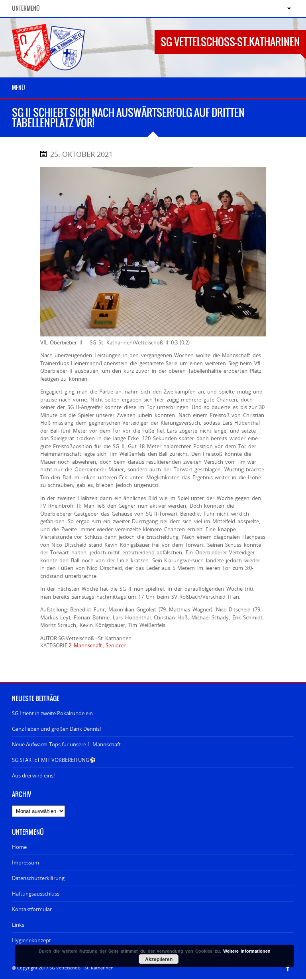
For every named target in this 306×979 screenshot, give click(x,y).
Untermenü (26, 8)
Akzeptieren (159, 959)
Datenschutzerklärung (38, 878)
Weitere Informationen (247, 951)
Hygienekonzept (31, 940)
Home (19, 846)
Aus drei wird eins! (33, 775)
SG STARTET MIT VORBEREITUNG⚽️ (54, 759)
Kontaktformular (32, 909)
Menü (18, 87)
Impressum (25, 862)
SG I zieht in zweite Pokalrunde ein (52, 713)
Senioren (116, 645)
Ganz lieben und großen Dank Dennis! (56, 728)
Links (18, 924)
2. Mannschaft (85, 645)
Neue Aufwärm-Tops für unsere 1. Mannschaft (66, 744)
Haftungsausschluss (35, 893)
